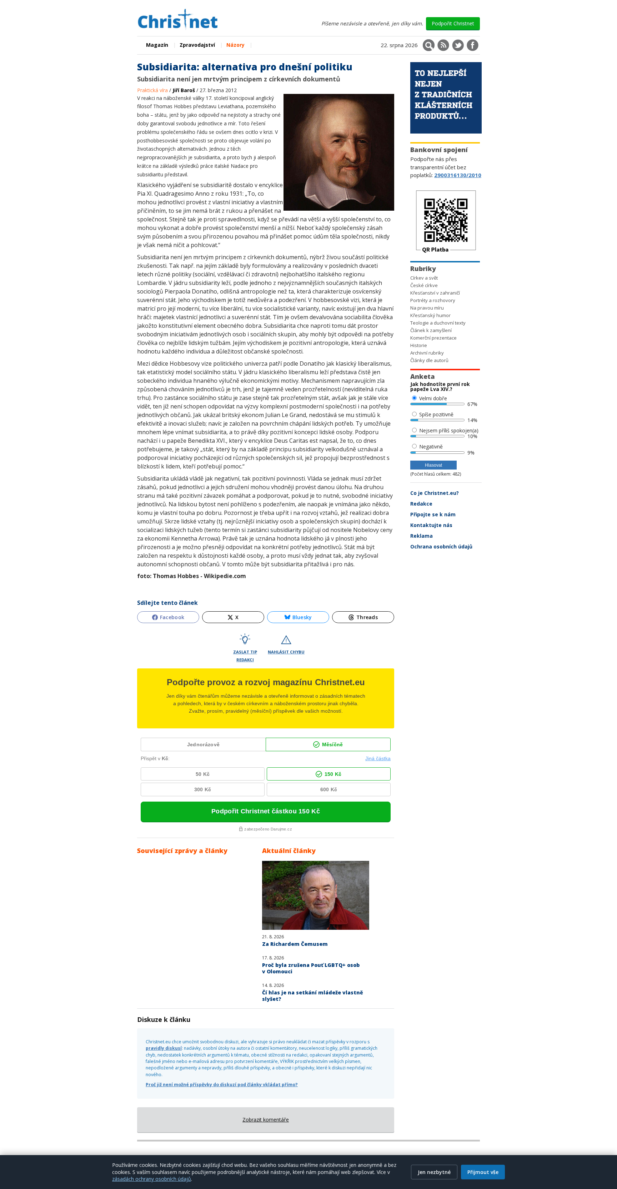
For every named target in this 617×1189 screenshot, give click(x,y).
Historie (418, 345)
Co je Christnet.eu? (434, 493)
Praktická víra (153, 90)
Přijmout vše (482, 1172)
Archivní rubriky (427, 353)
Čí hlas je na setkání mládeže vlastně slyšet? (312, 996)
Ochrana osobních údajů (441, 546)
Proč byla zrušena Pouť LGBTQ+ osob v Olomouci (311, 968)
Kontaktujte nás (431, 525)
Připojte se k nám (433, 514)
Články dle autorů (429, 360)
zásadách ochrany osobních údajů (151, 1178)
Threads (367, 617)
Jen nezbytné (434, 1172)
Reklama (421, 535)
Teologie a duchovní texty (438, 323)
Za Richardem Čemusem (295, 943)
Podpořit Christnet (453, 23)
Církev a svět (424, 278)
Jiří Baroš (183, 90)
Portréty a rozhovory (432, 300)
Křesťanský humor (430, 315)
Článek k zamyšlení (431, 330)
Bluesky (302, 617)
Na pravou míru (427, 308)
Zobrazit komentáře (265, 1119)
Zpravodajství (197, 44)
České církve (424, 285)
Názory (235, 44)
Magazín (157, 44)
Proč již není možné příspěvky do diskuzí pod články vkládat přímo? (222, 1085)
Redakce (421, 503)
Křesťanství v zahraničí (435, 293)
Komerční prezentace (433, 338)
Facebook (172, 617)
